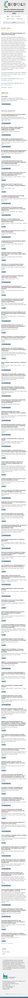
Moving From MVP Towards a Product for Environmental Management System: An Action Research (13, 763)
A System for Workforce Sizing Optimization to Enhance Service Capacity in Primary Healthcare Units (13, 674)
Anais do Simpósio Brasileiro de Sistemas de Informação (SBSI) (14, 11)
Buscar (14, 22)
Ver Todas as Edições (7, 943)
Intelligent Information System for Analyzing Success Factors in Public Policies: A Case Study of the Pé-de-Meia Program (14, 935)
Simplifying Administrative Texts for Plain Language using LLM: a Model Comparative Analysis (12, 697)
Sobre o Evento (10, 18)
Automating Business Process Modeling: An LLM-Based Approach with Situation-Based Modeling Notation (13, 313)
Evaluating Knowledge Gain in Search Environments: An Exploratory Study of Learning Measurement (13, 413)
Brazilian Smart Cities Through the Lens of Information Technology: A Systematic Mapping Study (13, 185)
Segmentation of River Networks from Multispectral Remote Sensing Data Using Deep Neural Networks (13, 577)
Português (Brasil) (6, 951)
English (3, 953)
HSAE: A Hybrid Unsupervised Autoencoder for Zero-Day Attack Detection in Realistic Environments (12, 613)
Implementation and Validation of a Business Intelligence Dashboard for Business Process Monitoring (12, 650)
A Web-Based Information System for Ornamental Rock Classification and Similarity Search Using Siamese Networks (13, 848)
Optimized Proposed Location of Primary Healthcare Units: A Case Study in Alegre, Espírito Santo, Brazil (13, 254)
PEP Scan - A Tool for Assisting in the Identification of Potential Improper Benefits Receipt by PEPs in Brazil (12, 220)
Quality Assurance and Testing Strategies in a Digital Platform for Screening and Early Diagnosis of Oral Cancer (13, 349)
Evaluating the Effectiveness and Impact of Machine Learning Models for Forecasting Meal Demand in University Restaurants (13, 326)
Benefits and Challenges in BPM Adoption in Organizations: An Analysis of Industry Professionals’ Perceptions (12, 128)
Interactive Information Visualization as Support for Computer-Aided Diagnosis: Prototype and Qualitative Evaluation (13, 553)
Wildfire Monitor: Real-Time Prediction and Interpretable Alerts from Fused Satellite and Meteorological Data (12, 874)
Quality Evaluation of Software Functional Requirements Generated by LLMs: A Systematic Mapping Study (13, 209)
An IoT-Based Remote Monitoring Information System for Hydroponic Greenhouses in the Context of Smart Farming (12, 300)
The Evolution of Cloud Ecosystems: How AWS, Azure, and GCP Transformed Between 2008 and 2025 (13, 736)
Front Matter (4, 96)
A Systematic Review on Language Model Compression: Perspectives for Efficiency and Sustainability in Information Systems (12, 799)
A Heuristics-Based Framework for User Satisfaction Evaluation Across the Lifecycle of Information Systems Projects (13, 922)
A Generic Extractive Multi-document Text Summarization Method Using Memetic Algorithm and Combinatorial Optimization (13, 162)
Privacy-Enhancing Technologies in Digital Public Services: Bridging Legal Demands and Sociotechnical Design (13, 401)
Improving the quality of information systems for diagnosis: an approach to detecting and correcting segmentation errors (13, 174)
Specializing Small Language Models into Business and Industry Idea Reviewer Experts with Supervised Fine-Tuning (13, 526)
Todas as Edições (15, 16)
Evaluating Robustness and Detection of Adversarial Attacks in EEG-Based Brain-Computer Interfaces (13, 287)
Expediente (20, 18)
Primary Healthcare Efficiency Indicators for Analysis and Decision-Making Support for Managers (12, 463)
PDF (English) (6, 104)
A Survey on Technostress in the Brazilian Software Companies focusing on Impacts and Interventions (12, 811)
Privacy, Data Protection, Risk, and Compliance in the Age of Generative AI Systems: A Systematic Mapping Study (13, 861)
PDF (4, 180)
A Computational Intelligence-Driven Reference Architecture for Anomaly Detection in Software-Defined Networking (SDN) (13, 626)
